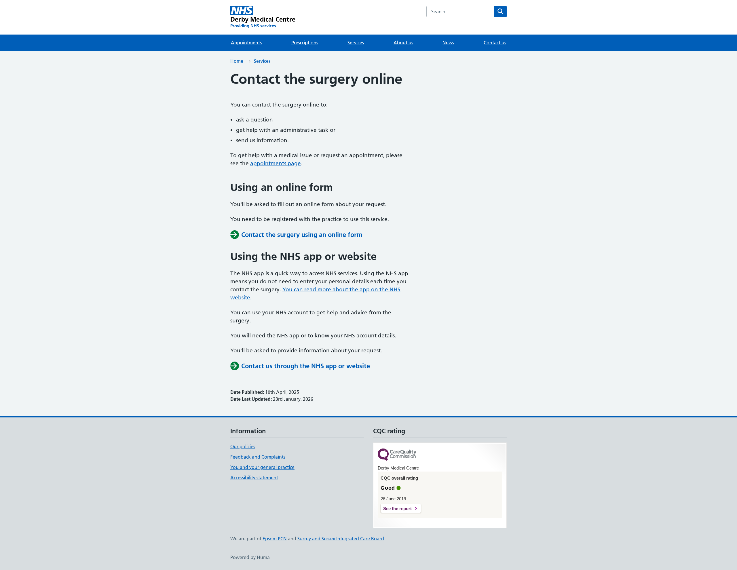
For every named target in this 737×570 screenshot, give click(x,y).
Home (236, 61)
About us (403, 42)
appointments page (275, 163)
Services (355, 42)
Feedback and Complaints (257, 457)
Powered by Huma (250, 557)
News (448, 42)
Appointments (246, 42)
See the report (397, 508)
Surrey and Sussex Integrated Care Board (340, 539)
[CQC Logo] (397, 455)
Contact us (495, 42)
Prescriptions (304, 42)
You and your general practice (262, 467)
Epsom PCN (275, 539)
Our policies (242, 446)
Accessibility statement (254, 477)
